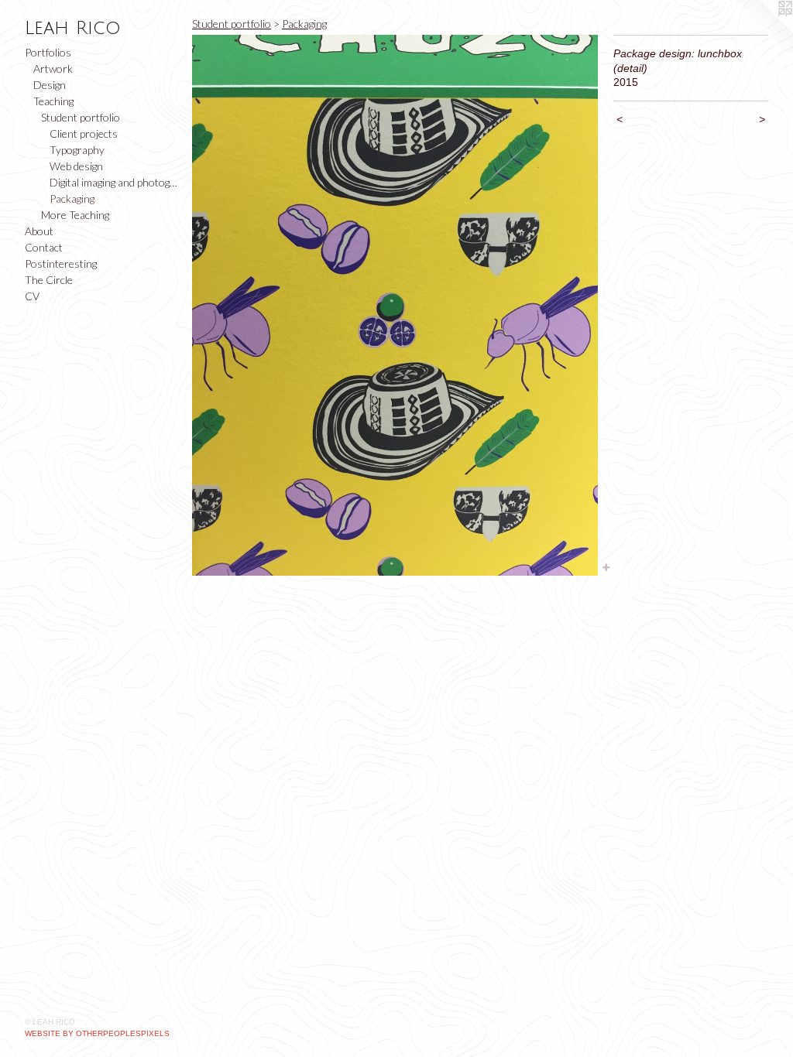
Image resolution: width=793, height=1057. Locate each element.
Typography (77, 149)
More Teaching (75, 214)
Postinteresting (61, 263)
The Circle (49, 279)
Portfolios (48, 52)
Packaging (72, 198)
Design (49, 84)
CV (32, 296)
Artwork (53, 68)
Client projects (84, 133)
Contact (44, 247)
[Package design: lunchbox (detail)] (395, 305)
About (39, 231)
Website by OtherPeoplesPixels (97, 1033)
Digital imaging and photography (115, 182)
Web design (76, 166)
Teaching (53, 101)
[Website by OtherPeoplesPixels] (762, 31)
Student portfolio (80, 117)
